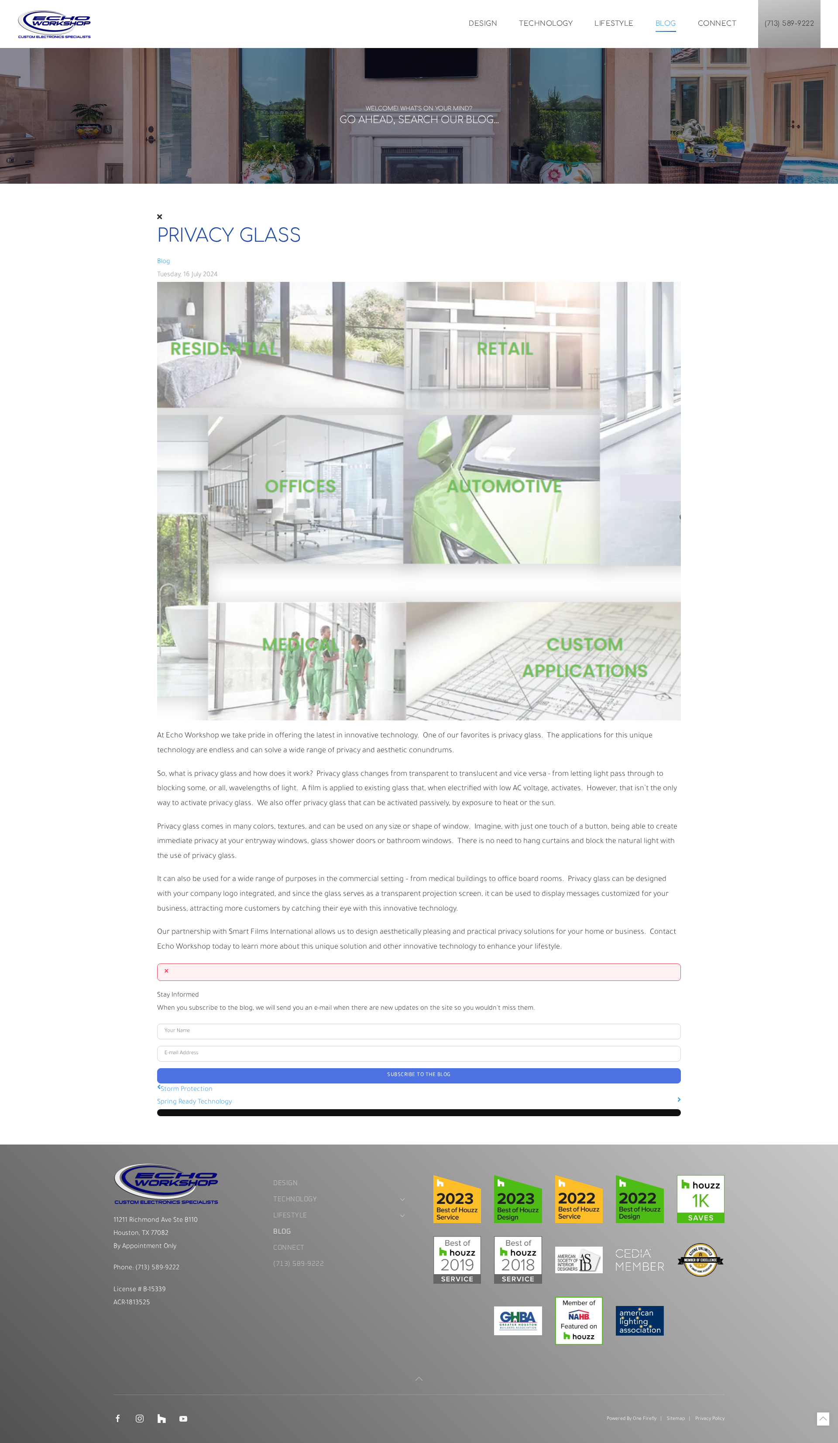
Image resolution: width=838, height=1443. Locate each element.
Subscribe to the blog (419, 1075)
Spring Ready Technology (194, 1102)
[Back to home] (54, 24)
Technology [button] (546, 23)
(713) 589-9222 (789, 23)
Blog (666, 23)
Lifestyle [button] (614, 23)
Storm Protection (187, 1089)
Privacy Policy (710, 1419)
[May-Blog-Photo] (419, 501)
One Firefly (644, 1419)
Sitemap (676, 1419)
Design (483, 23)
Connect (717, 23)
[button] (419, 1378)
